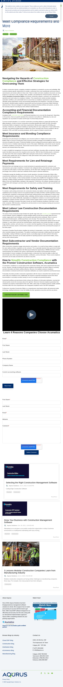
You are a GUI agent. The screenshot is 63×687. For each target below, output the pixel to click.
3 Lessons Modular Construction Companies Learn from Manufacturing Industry (29, 571)
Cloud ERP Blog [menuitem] (7, 640)
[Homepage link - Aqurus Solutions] (14, 676)
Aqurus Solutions (9, 30)
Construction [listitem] (17, 492)
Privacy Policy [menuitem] (6, 679)
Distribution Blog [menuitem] (7, 647)
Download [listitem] (9, 492)
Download (5, 34)
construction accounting (17, 115)
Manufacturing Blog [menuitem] (8, 654)
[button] (61, 5)
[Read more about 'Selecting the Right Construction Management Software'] (31, 471)
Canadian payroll (46, 213)
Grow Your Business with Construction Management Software (28, 521)
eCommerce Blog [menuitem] (8, 650)
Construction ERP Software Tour (16, 294)
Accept (51, 16)
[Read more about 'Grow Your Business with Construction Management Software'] (31, 508)
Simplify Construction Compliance (31, 260)
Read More (54, 496)
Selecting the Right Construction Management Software (31, 482)
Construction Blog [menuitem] (8, 644)
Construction (13, 34)
